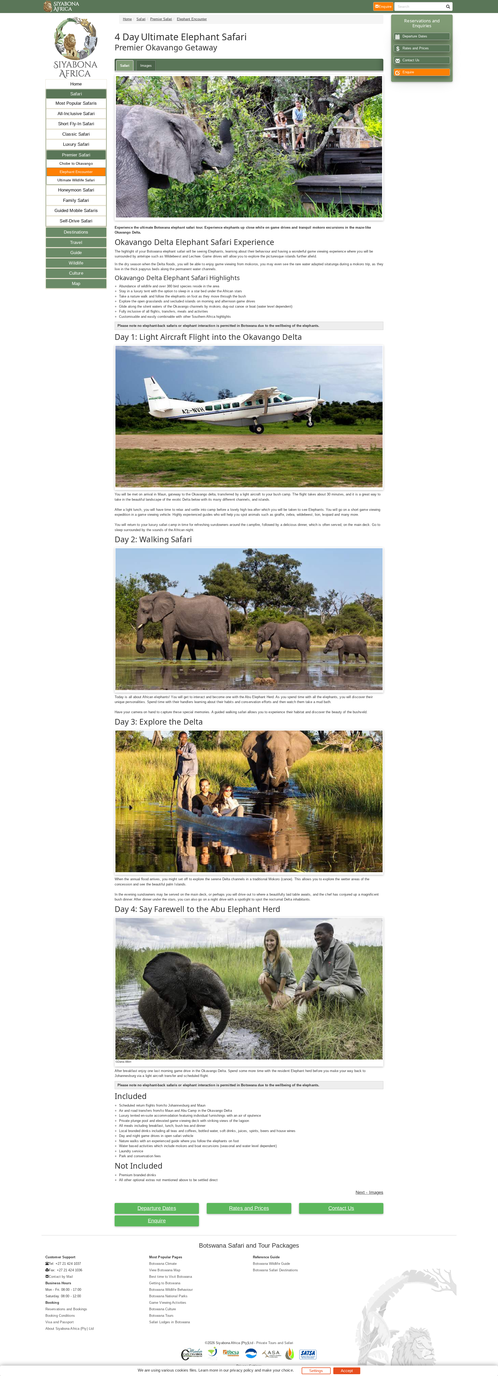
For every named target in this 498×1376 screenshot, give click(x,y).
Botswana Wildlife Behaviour (171, 1290)
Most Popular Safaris (76, 103)
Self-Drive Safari (76, 221)
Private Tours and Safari (274, 1343)
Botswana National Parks (168, 1296)
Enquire (157, 1220)
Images (146, 66)
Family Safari (76, 200)
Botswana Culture (162, 1309)
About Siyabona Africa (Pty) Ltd (69, 1329)
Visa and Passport (59, 1322)
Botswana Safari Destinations (275, 1270)
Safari (76, 93)
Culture (76, 273)
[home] (61, 6)
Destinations (76, 232)
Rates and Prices (249, 1208)
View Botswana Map (164, 1270)
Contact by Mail (61, 1277)
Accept (347, 1370)
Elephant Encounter (76, 172)
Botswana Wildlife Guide (271, 1264)
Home (76, 84)
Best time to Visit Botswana (170, 1277)
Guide (76, 252)
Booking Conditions (60, 1316)
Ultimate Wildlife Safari (76, 180)
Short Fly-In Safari (76, 123)
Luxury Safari (76, 144)
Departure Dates (156, 1208)
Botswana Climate (163, 1264)
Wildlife (76, 263)
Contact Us (341, 1208)
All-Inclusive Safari (76, 113)
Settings (316, 1370)
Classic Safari (76, 134)
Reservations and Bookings (66, 1309)
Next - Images (369, 1192)
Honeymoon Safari (76, 190)
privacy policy (241, 1370)
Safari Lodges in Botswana (169, 1322)
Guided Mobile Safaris (76, 210)
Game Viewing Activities (167, 1303)
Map (76, 283)
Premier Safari (76, 155)
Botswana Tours (161, 1316)
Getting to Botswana (164, 1283)
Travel (76, 242)
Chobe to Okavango (76, 163)
